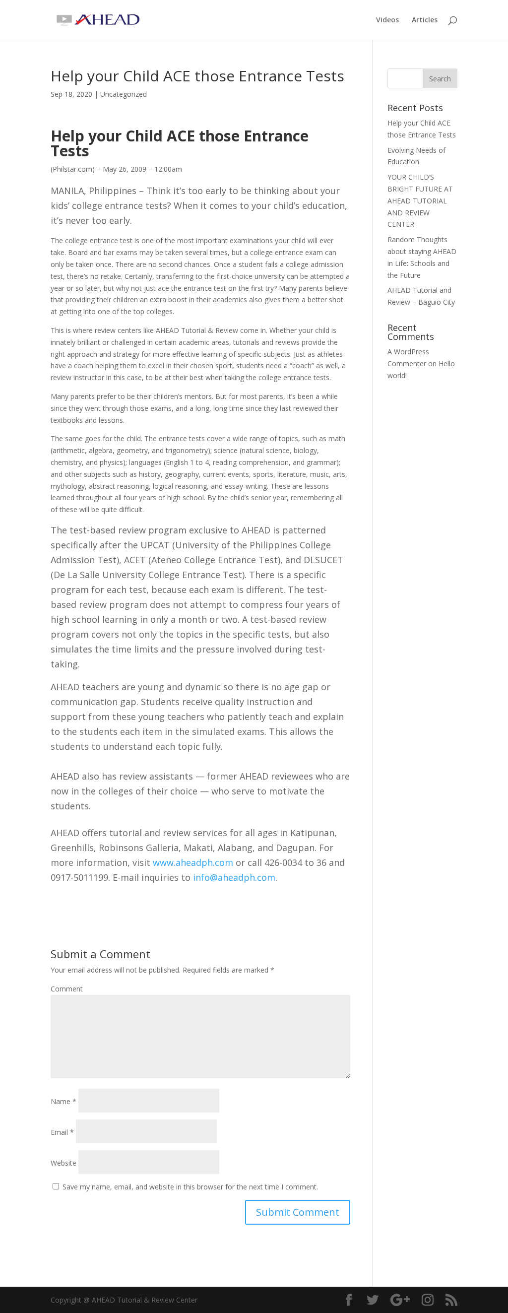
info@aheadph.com (234, 877)
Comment (67, 988)
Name (63, 1101)
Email (62, 1132)
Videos (387, 20)
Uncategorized (123, 94)
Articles (425, 20)
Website (63, 1163)
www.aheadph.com (193, 862)
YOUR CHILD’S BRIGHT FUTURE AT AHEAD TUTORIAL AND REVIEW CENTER (420, 200)
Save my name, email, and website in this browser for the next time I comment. (190, 1186)
